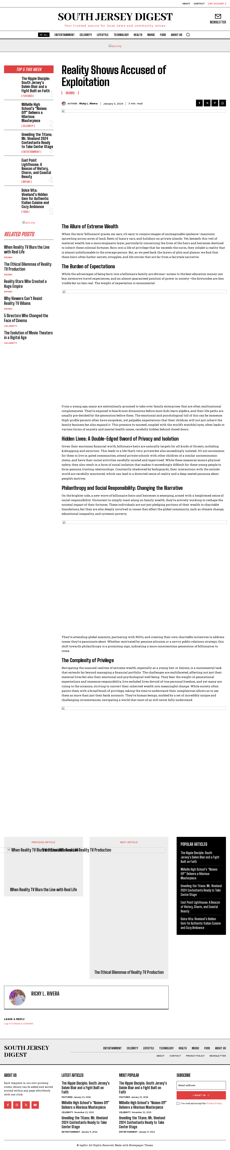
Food (25, 211)
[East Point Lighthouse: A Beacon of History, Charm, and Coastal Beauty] (11, 165)
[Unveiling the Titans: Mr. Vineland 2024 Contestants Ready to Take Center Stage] (11, 139)
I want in (199, 1095)
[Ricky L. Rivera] (65, 104)
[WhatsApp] (222, 103)
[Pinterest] (214, 103)
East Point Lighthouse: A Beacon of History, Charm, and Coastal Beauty (36, 168)
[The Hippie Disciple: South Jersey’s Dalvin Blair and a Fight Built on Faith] (11, 83)
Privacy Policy (214, 1103)
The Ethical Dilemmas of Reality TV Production (129, 972)
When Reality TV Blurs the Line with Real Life (27, 249)
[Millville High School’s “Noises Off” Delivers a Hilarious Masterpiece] (11, 109)
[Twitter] (207, 103)
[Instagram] (17, 1105)
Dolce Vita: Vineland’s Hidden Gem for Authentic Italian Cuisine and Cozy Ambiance (35, 198)
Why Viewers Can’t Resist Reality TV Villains (23, 301)
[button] (188, 35)
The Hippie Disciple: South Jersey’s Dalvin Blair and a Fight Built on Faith (36, 84)
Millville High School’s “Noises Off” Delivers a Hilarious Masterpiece (34, 112)
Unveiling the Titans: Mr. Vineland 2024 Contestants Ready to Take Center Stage (37, 140)
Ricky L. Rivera (88, 103)
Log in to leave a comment (18, 1023)
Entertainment (31, 151)
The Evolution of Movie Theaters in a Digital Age (28, 335)
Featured (28, 96)
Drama (8, 257)
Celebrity (28, 126)
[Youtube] (35, 1105)
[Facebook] (199, 103)
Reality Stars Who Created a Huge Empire (25, 284)
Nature (26, 181)
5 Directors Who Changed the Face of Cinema (26, 318)
